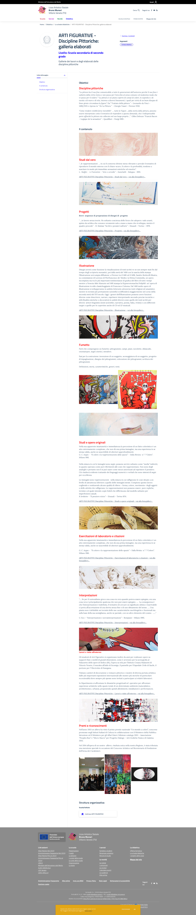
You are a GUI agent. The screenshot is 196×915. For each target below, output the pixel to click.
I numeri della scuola (76, 858)
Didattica (49, 24)
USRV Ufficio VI (43, 873)
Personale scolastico (106, 853)
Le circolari (103, 868)
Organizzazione (74, 863)
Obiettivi (42, 82)
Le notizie (102, 863)
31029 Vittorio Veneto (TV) (103, 892)
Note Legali (103, 881)
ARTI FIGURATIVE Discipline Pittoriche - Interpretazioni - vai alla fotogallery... (112, 622)
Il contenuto (43, 85)
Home (42, 24)
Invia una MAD (78, 881)
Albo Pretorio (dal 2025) (46, 851)
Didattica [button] (69, 18)
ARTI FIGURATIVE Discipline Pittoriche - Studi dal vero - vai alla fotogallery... (112, 177)
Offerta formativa (136, 851)
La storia (72, 865)
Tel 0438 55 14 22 (76, 894)
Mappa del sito (151, 19)
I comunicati (103, 865)
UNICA (40, 863)
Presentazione (74, 851)
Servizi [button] (51, 18)
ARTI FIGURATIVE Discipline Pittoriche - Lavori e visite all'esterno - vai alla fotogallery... (117, 693)
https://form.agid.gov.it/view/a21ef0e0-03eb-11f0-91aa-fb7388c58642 (105, 899)
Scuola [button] (42, 18)
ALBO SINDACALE (44, 868)
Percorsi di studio (105, 855)
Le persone (72, 855)
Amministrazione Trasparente (48, 881)
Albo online (103, 875)
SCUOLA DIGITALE (124, 19)
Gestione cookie (43, 884)
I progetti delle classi (137, 855)
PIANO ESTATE (138, 19)
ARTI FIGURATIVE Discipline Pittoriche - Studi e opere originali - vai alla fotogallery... (116, 501)
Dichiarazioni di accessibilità (120, 881)
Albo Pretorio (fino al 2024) (47, 855)
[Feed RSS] (157, 10)
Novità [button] (59, 18)
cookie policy (88, 911)
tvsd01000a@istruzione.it (94, 894)
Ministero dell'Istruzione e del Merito (50, 865)
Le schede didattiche (62, 24)
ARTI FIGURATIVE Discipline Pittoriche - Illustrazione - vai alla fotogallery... (111, 310)
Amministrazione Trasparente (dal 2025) (51, 853)
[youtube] (154, 10)
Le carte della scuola (76, 860)
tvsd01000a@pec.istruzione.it (116, 894)
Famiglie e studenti (105, 851)
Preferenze (126, 909)
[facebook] (152, 10)
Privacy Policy (91, 881)
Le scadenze (103, 872)
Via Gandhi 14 (89, 892)
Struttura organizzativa (47, 89)
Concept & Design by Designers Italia (134, 904)
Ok (135, 909)
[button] (52, 75)
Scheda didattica (126, 44)
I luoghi (71, 853)
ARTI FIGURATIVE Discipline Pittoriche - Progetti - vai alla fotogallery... (109, 231)
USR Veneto (42, 870)
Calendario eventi (105, 870)
